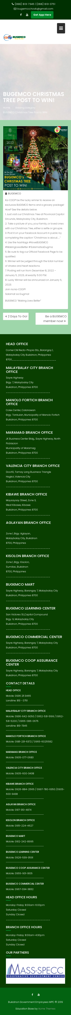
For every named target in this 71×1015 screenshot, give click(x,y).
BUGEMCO (14, 193)
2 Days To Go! (17, 316)
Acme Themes (46, 1008)
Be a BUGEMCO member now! (55, 318)
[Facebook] (21, 15)
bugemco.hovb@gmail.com (35, 9)
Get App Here (42, 15)
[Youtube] (27, 15)
